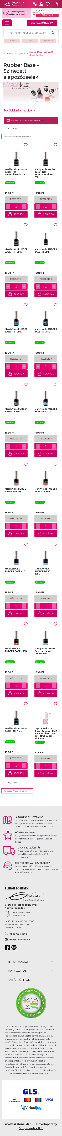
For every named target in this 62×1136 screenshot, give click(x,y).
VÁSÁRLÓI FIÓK (19, 979)
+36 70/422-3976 (18, 934)
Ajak (30, 41)
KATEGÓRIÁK (17, 970)
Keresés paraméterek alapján (25, 120)
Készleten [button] (10, 183)
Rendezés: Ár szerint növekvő (16, 136)
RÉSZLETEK (16, 199)
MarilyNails (19, 53)
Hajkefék (12, 41)
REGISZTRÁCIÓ (47, 15)
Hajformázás (48, 41)
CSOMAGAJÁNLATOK (42, 23)
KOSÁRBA (18, 214)
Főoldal (7, 53)
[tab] (31, 120)
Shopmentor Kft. (31, 1128)
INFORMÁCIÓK (18, 961)
